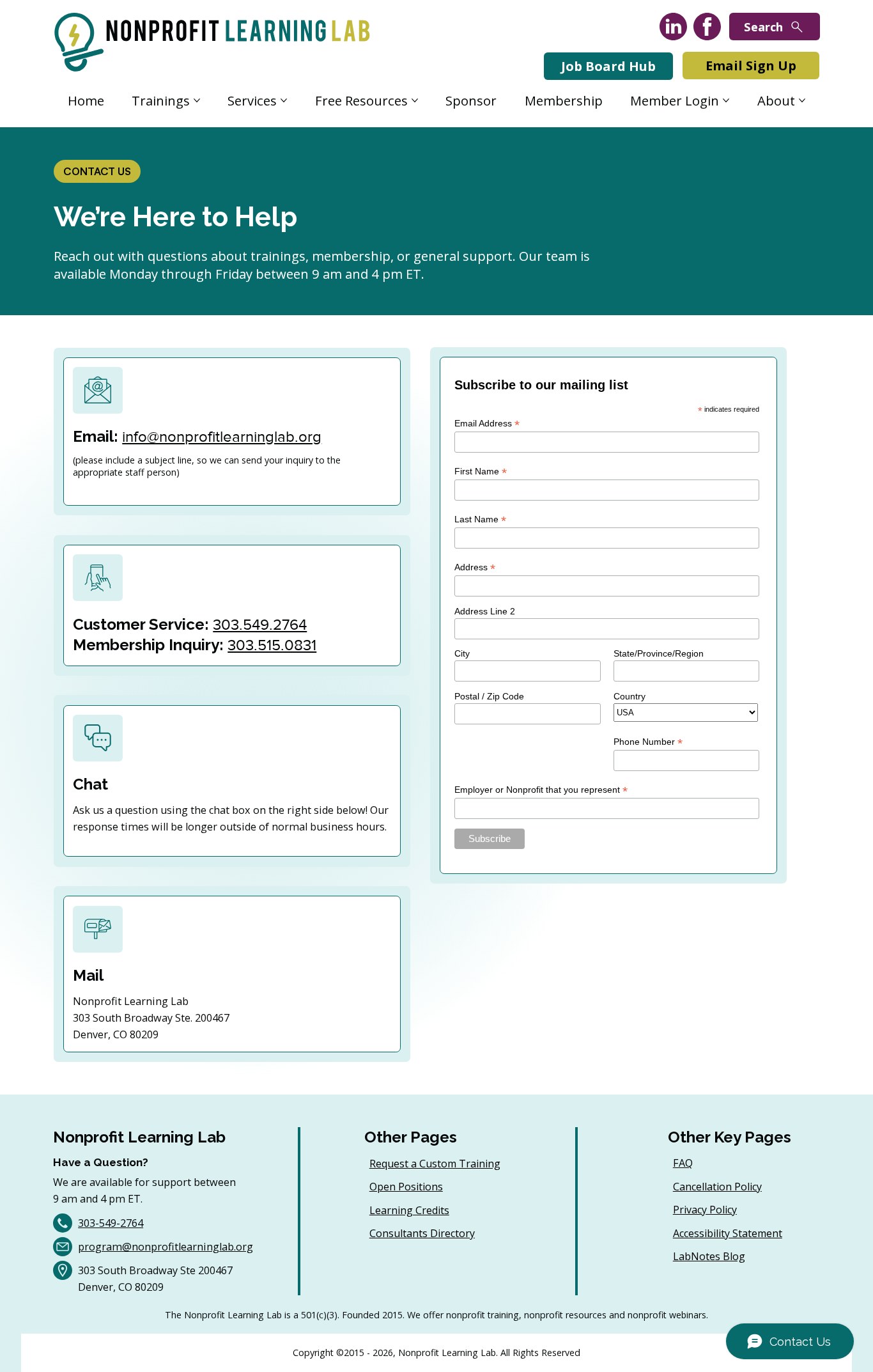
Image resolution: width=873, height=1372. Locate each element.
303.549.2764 (260, 624)
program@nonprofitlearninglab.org (165, 1247)
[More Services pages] (284, 100)
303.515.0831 (272, 644)
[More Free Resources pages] (415, 100)
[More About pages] (802, 100)
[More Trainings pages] (197, 100)
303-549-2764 (110, 1223)
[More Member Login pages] (726, 100)
